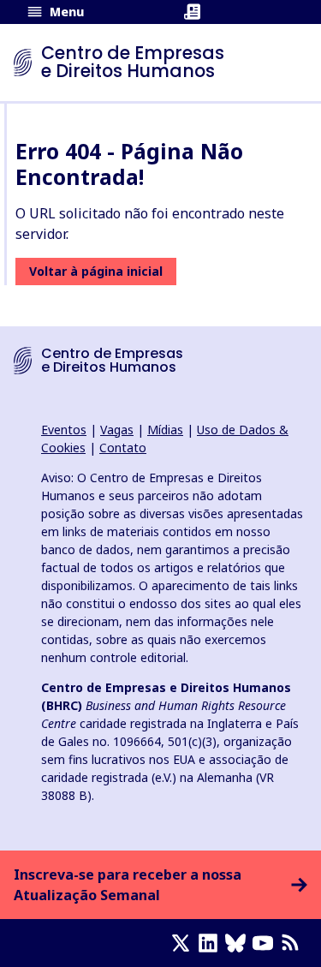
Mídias (165, 429)
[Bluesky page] (239, 943)
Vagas (117, 429)
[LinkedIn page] (211, 943)
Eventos (63, 429)
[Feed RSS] (293, 943)
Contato (122, 447)
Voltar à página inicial (96, 271)
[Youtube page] (266, 943)
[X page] (184, 943)
